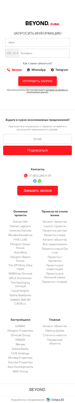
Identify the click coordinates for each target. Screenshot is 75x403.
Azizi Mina (20, 252)
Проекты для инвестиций (54, 267)
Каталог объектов (55, 239)
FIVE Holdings (20, 353)
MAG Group (20, 371)
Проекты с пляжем (54, 282)
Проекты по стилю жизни (55, 213)
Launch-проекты (55, 226)
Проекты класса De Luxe (55, 250)
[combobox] (12, 53)
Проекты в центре (54, 230)
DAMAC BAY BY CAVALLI (20, 301)
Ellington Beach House (20, 259)
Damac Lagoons (20, 226)
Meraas (20, 344)
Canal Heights (20, 291)
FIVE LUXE (20, 239)
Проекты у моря (54, 235)
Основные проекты (20, 213)
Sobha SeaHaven (20, 295)
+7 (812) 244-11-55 (40, 176)
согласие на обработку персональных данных (47, 91)
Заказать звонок (38, 190)
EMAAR (20, 340)
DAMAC (20, 326)
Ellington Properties (20, 330)
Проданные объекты (54, 341)
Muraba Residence (20, 235)
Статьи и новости (54, 335)
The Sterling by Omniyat (20, 284)
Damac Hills (20, 221)
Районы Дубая (54, 330)
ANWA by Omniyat (20, 273)
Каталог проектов (55, 221)
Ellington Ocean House (20, 246)
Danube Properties (20, 362)
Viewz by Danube (20, 230)
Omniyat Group (20, 335)
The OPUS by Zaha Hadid (20, 267)
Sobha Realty (20, 349)
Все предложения (55, 244)
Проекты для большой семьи (54, 275)
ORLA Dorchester (20, 278)
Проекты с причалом (55, 259)
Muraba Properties (20, 358)
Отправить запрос (37, 81)
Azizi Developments (20, 367)
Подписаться (38, 150)
